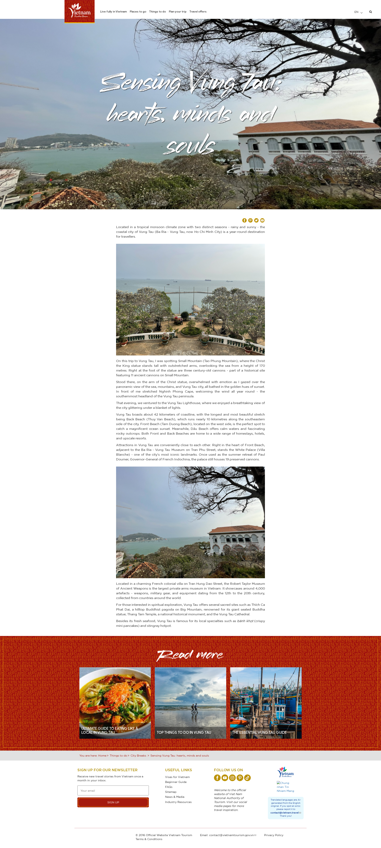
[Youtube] (224, 777)
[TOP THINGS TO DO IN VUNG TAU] (190, 702)
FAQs (168, 786)
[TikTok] (247, 777)
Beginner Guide (176, 781)
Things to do (157, 11)
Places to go (138, 11)
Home (102, 755)
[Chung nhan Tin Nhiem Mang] (286, 787)
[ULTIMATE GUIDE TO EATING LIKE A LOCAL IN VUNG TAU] (115, 702)
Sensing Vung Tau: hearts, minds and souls (179, 755)
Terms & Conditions (149, 838)
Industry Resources (178, 801)
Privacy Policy (273, 835)
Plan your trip (178, 11)
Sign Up (113, 802)
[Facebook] (217, 777)
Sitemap (170, 791)
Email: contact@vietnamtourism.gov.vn (227, 835)
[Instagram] (232, 777)
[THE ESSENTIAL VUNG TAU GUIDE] (266, 702)
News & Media (174, 796)
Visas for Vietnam (177, 776)
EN (356, 11)
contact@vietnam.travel (284, 812)
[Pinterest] (240, 777)
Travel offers (198, 11)
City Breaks (138, 755)
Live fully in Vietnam (113, 11)
